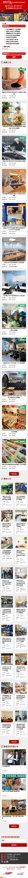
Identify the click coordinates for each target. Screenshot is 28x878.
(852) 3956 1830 (11, 856)
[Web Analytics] (3, 877)
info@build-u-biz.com (12, 858)
